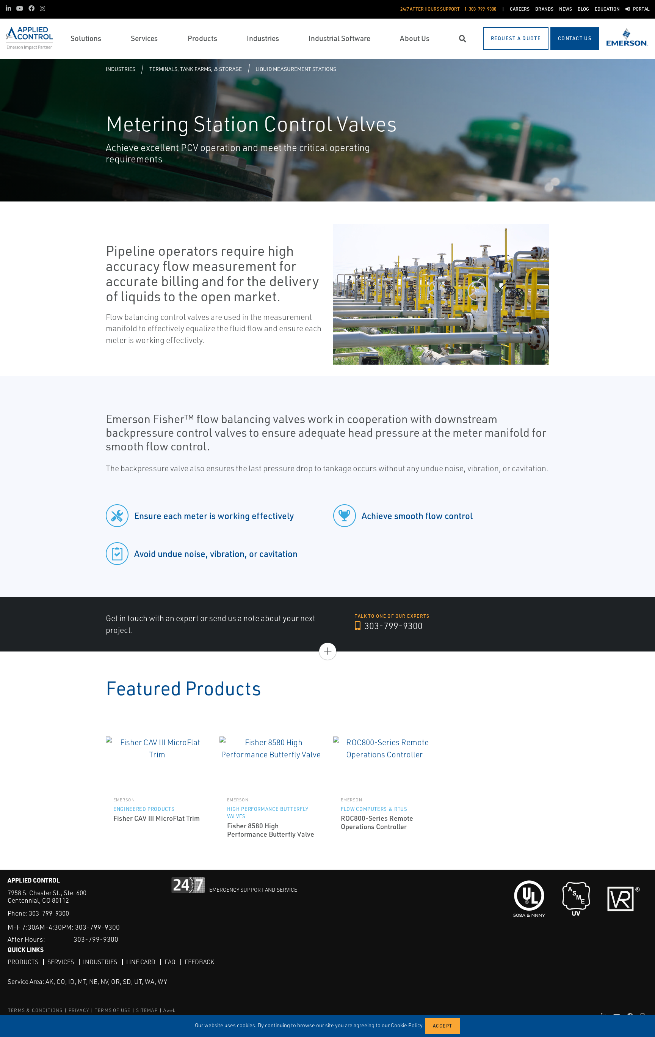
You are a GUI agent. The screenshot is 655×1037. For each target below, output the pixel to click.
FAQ (170, 962)
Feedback (199, 962)
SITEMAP (146, 1010)
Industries (120, 69)
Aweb (169, 1010)
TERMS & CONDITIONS (35, 1010)
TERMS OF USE (112, 1010)
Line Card (140, 962)
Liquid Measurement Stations (295, 69)
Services (60, 962)
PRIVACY (79, 1010)
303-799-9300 (392, 625)
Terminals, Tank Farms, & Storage (195, 69)
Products (23, 962)
